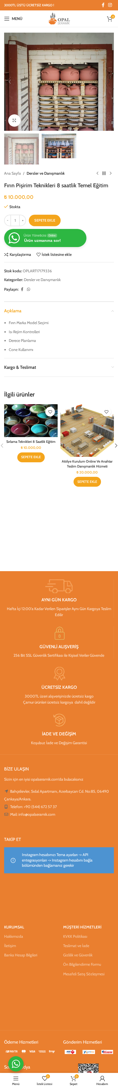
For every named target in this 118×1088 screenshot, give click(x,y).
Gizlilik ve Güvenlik (77, 955)
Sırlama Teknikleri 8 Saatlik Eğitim (30, 442)
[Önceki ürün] (97, 173)
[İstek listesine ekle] (50, 411)
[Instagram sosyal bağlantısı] (110, 5)
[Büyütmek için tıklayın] (14, 120)
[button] (9, 81)
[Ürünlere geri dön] (104, 173)
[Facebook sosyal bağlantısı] (103, 5)
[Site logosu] (59, 18)
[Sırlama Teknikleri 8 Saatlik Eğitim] (31, 420)
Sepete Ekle (44, 220)
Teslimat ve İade (76, 945)
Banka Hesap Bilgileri (20, 955)
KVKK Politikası (75, 936)
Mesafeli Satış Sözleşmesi (84, 973)
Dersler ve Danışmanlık (46, 173)
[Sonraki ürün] (110, 173)
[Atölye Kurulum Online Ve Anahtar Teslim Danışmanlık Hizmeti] (87, 430)
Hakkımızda (13, 936)
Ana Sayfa (12, 173)
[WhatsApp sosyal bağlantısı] (28, 289)
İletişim (10, 945)
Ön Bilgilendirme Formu (82, 964)
